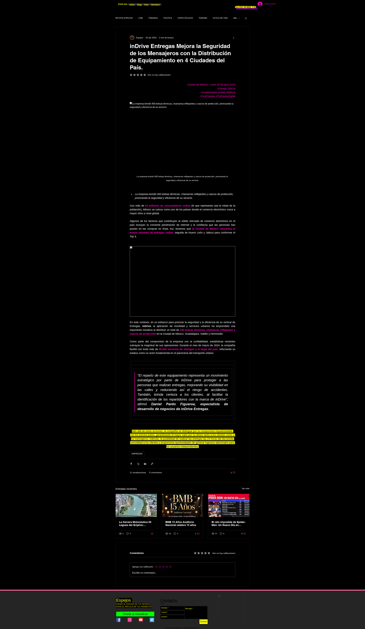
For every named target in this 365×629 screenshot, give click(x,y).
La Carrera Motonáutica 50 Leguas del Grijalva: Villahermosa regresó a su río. (135, 524)
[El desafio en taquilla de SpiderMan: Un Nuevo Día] (228, 505)
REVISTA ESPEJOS (124, 18)
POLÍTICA (168, 18)
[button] (246, 18)
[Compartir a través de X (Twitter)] (138, 463)
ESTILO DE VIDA (220, 18)
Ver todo (246, 488)
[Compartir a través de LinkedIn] (145, 463)
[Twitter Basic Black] (245, 4)
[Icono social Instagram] (129, 620)
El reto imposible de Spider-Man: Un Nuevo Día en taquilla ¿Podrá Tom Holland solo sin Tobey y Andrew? (229, 524)
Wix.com (194, 628)
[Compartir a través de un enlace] (152, 463)
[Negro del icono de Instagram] (241, 4)
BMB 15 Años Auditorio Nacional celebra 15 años (180, 524)
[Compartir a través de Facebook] (131, 463)
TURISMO (203, 18)
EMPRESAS (137, 454)
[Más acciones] (233, 37)
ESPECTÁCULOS (185, 18)
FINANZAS (153, 18)
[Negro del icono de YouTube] (249, 4)
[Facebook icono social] (118, 620)
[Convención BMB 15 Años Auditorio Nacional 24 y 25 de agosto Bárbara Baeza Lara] (182, 505)
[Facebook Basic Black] (237, 4)
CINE (140, 18)
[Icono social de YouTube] (141, 620)
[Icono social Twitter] (152, 620)
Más (235, 18)
